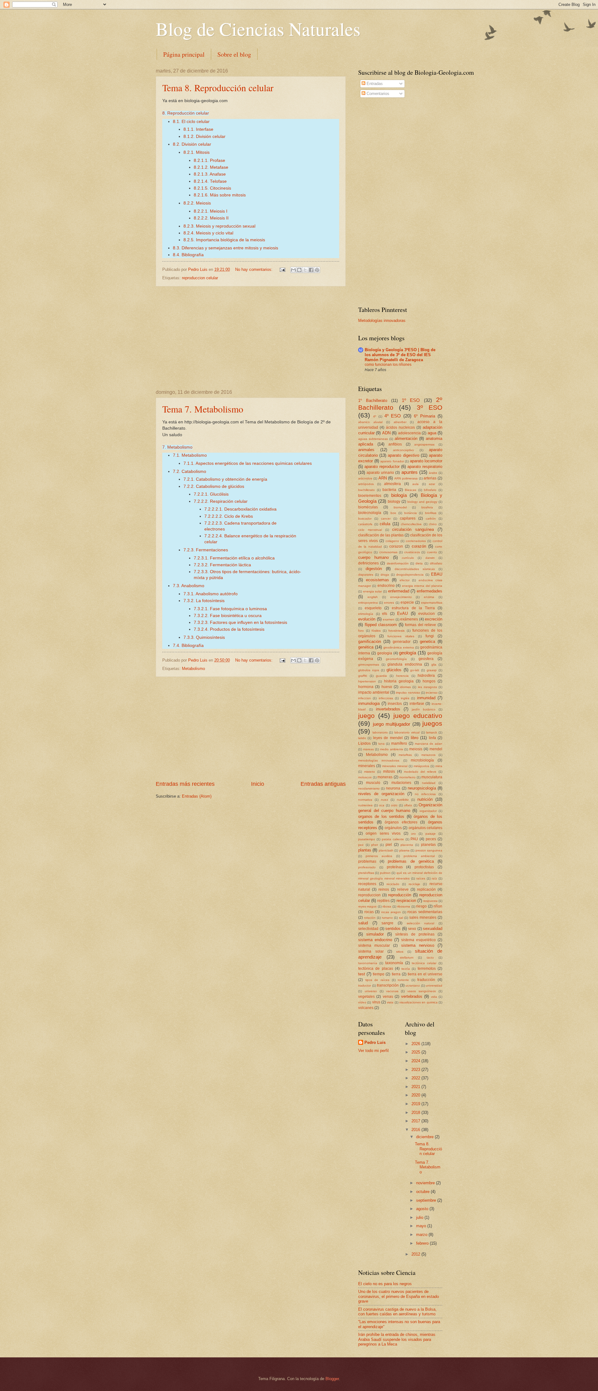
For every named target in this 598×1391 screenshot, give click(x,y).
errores (389, 602)
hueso (387, 687)
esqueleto (373, 608)
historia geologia (399, 681)
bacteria (389, 490)
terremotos (427, 968)
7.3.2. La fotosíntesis (204, 600)
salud (363, 923)
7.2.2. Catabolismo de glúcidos (213, 486)
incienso (432, 692)
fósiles (376, 630)
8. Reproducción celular (185, 113)
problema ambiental (419, 856)
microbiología (422, 760)
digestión (374, 568)
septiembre (426, 1200)
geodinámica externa (398, 647)
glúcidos (394, 669)
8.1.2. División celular (204, 136)
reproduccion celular (200, 278)
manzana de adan (429, 743)
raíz (434, 878)
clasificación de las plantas (381, 535)
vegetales (366, 996)
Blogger (332, 1378)
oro (413, 833)
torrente (403, 980)
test (361, 974)
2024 (416, 1061)
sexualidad (432, 928)
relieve (403, 889)
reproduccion (369, 895)
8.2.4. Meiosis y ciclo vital (208, 233)
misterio (369, 771)
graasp (432, 670)
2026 (416, 1043)
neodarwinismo (369, 788)
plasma (404, 850)
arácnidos (365, 478)
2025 (416, 1052)
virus (376, 1002)
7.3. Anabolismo (188, 585)
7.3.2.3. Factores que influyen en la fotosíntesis (240, 622)
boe (393, 513)
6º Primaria (424, 416)
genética (365, 647)
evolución (366, 619)
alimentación (406, 438)
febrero (423, 1243)
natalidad (428, 783)
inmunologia (369, 703)
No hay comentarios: (254, 269)
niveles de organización (381, 793)
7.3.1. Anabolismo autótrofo (210, 594)
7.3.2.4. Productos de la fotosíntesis (229, 629)
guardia (381, 675)
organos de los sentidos (381, 816)
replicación (426, 889)
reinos (383, 889)
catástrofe (365, 524)
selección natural (420, 923)
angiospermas (424, 444)
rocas (369, 912)
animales (366, 449)
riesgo (421, 906)
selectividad (368, 929)
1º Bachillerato (372, 400)
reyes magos (367, 906)
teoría (405, 968)
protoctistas (424, 867)
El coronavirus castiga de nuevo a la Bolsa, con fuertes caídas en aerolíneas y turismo (397, 1311)
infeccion (364, 698)
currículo (408, 557)
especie (407, 602)
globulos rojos (368, 670)
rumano (387, 917)
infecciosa (386, 698)
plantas (364, 850)
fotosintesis (396, 630)
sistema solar (371, 951)
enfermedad (398, 591)
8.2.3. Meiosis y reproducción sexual (219, 226)
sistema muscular (374, 945)
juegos (432, 723)
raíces (420, 878)
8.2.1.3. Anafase (210, 174)
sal (401, 917)
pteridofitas (366, 873)
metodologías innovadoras (378, 760)
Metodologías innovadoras (382, 320)
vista (390, 1002)
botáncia (410, 513)
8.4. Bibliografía (188, 254)
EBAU (436, 574)
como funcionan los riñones (388, 364)
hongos (429, 681)
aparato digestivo (403, 455)
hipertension (367, 681)
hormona (365, 687)
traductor (364, 985)
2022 (416, 1078)
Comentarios (377, 93)
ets (384, 613)
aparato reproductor (382, 466)
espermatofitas (431, 602)
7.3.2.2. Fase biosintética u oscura (228, 615)
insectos (395, 703)
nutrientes (365, 805)
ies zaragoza (427, 687)
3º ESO (429, 407)
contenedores (416, 541)
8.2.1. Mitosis (196, 152)
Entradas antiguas (323, 784)
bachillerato (366, 490)
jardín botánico (423, 709)
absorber (400, 422)
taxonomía (394, 963)
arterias (430, 478)
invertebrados (388, 709)
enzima (429, 597)
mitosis (389, 771)
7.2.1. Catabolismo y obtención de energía (225, 479)
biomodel (400, 507)
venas (388, 996)
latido (362, 738)
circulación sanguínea (413, 529)
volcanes (365, 1008)
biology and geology (422, 501)
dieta (419, 563)
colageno (392, 541)
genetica (427, 641)
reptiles (383, 901)
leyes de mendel (388, 738)
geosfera (426, 659)
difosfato (436, 563)
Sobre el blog (234, 54)
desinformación (398, 563)
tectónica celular (424, 963)
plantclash (386, 850)
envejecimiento (401, 597)
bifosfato (430, 490)
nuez (384, 799)
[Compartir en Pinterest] (317, 270)
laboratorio (380, 732)
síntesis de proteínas (414, 934)
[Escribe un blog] (299, 270)
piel (389, 844)
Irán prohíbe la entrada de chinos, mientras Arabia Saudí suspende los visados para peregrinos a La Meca (396, 1339)
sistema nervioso (417, 945)
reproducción (399, 895)
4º (374, 416)
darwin (430, 557)
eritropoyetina (368, 602)
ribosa (386, 906)
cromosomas (388, 552)
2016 (416, 1129)
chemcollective (411, 524)
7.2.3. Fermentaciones (205, 550)
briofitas (430, 513)
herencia (402, 675)
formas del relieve (420, 625)
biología (399, 495)
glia (433, 664)
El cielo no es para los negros (385, 1283)
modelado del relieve (420, 771)
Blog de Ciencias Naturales (258, 28)
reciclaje (414, 884)
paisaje (430, 833)
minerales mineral (394, 766)
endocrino (386, 585)
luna (381, 743)
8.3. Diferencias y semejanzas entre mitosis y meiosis (225, 248)
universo (371, 991)
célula (385, 523)
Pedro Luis (375, 1042)
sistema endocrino (375, 939)
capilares (407, 518)
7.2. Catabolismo (189, 471)
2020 (416, 1095)
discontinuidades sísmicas (415, 569)
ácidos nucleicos (400, 427)
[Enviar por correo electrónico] (293, 270)
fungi (429, 636)
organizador (428, 811)
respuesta (430, 901)
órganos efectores (401, 822)
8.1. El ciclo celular (191, 121)
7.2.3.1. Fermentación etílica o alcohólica (234, 558)
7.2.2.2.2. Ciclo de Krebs (228, 516)
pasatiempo (366, 839)
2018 (416, 1112)
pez (360, 844)
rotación (370, 917)
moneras (384, 777)
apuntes (409, 472)
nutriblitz (403, 799)
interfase (417, 703)
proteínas (395, 867)
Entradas (374, 83)
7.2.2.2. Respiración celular (221, 501)
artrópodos (366, 484)
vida (434, 996)
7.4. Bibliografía (188, 645)
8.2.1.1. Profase (209, 160)
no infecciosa (425, 794)
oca (381, 805)
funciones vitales (400, 636)
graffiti (362, 675)
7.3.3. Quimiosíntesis (204, 637)
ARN (382, 478)
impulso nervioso (408, 692)
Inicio (257, 784)
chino (433, 524)
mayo (421, 1226)
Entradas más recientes (185, 784)
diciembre (425, 1136)
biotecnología (369, 513)
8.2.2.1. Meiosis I (210, 211)
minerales (366, 766)
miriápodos (421, 766)
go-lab (414, 670)
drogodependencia (410, 574)
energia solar (372, 591)
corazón (419, 546)
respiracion (406, 900)
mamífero (399, 743)
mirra (438, 766)
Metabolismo (193, 668)
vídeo (362, 1002)
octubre (423, 1191)
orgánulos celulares (425, 828)
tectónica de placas (375, 968)
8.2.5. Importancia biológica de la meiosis (224, 240)
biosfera (427, 507)
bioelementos (369, 495)
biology (394, 501)
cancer (386, 518)
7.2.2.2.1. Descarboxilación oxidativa (240, 509)
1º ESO (411, 400)
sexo (412, 929)
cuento (432, 552)
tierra (396, 974)
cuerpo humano (373, 557)
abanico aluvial (370, 422)
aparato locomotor (426, 461)
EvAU (402, 613)
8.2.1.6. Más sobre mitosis (220, 195)
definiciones (368, 563)
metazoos (428, 755)
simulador (375, 934)
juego (366, 715)
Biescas (410, 490)
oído (394, 805)
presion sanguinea (428, 850)
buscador (365, 518)
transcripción (388, 985)
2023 (416, 1069)
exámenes (409, 619)
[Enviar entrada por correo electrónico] (282, 269)
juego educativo (417, 715)
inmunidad (426, 698)
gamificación (369, 641)
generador (402, 642)
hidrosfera (426, 675)
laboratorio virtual (407, 732)
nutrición (425, 799)
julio (420, 1217)
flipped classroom (381, 624)
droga (385, 574)
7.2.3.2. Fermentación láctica (222, 565)
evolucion (426, 613)
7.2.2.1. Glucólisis (211, 494)
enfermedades (429, 591)
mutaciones (401, 783)
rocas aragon (391, 912)
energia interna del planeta (422, 585)
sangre (387, 923)
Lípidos (364, 743)
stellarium (406, 957)
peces (431, 839)
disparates (365, 574)
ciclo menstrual (370, 529)
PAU (414, 839)
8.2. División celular (192, 144)
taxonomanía (367, 963)
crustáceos (412, 552)
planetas (428, 844)
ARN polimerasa (406, 478)
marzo (422, 1234)
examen (388, 619)
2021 (416, 1086)
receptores (367, 884)
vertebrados (411, 996)
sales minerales (422, 917)
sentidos (393, 928)
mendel (436, 749)
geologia (384, 653)
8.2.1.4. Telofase (210, 181)
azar (432, 484)
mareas (368, 749)
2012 (416, 1254)
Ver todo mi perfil (373, 1050)
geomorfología (396, 659)
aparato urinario (380, 472)
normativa (365, 799)
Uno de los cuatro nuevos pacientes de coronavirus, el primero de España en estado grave (398, 1296)
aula (415, 484)
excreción (433, 619)
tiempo (378, 974)
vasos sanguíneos (421, 991)
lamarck (431, 732)
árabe (433, 472)
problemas (367, 861)
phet (374, 844)
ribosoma (403, 906)
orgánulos (393, 828)
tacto (430, 957)
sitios (399, 951)
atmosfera (392, 484)
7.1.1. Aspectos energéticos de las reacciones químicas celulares (247, 463)
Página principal (184, 54)
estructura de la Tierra (413, 608)
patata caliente (393, 839)
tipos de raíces (377, 980)
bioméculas (368, 507)
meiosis (415, 749)
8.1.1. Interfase (198, 129)
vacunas (392, 991)
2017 (416, 1121)
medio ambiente (391, 749)
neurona (393, 788)
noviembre (426, 1183)
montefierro (407, 777)
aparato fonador (392, 461)
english (373, 597)
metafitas (405, 755)
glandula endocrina (404, 664)
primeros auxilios (379, 856)
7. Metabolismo (177, 447)
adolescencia (409, 433)
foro (361, 630)
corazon (396, 546)
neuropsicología (422, 788)
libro (414, 737)
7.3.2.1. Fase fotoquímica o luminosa (230, 608)
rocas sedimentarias (424, 912)
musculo (373, 783)
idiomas (405, 687)
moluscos (365, 777)
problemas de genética (411, 861)
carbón (431, 518)
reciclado (393, 884)
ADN (386, 433)
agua (432, 433)
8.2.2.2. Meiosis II (211, 218)
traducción (426, 980)
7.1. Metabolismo (190, 455)
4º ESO (392, 415)
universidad (434, 985)
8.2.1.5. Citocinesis (212, 188)
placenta (407, 844)
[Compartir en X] (305, 270)
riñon (438, 906)
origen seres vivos (383, 833)
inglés (405, 698)
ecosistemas (377, 580)
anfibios (395, 444)
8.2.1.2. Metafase (211, 167)
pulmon (385, 873)
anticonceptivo (403, 450)
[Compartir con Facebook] (311, 270)
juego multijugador (392, 724)
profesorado (367, 867)
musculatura (431, 777)
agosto (423, 1208)
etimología (365, 613)
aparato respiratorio (424, 466)
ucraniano (413, 985)
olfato (408, 805)
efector (405, 580)
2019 (416, 1103)
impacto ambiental (373, 692)
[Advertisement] (251, 337)
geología (407, 652)
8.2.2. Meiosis (197, 203)
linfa (432, 738)
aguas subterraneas (373, 439)
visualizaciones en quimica (418, 1002)
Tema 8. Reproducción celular (217, 87)
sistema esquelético (418, 940)
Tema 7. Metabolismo (202, 409)
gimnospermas (368, 664)
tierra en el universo (425, 974)
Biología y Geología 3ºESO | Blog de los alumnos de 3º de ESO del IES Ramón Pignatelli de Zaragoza (400, 354)
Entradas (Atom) (196, 796)
